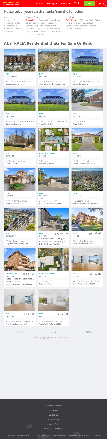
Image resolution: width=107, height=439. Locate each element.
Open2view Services (53, 405)
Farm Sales (9, 31)
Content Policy (53, 424)
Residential (30, 20)
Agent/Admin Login (55, 428)
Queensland (88, 23)
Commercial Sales (11, 25)
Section (57, 28)
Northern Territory (73, 23)
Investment (51, 23)
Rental (54, 25)
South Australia (72, 25)
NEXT (86, 332)
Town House (55, 31)
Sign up (100, 3)
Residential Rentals (12, 23)
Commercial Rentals (12, 28)
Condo (28, 23)
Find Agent (52, 3)
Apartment (43, 20)
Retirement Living (33, 28)
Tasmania (84, 25)
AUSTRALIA (71, 20)
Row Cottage (47, 28)
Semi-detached (32, 31)
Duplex (35, 23)
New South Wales (92, 20)
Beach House (55, 20)
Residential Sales (11, 20)
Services (39, 3)
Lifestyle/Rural (32, 25)
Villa (43, 34)
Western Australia (73, 28)
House (42, 23)
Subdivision (44, 31)
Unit (27, 34)
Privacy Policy (53, 419)
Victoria (93, 25)
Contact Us (66, 3)
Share (31, 59)
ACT (81, 20)
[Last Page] (91, 332)
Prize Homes (44, 25)
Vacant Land (35, 34)
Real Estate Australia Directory (18, 436)
